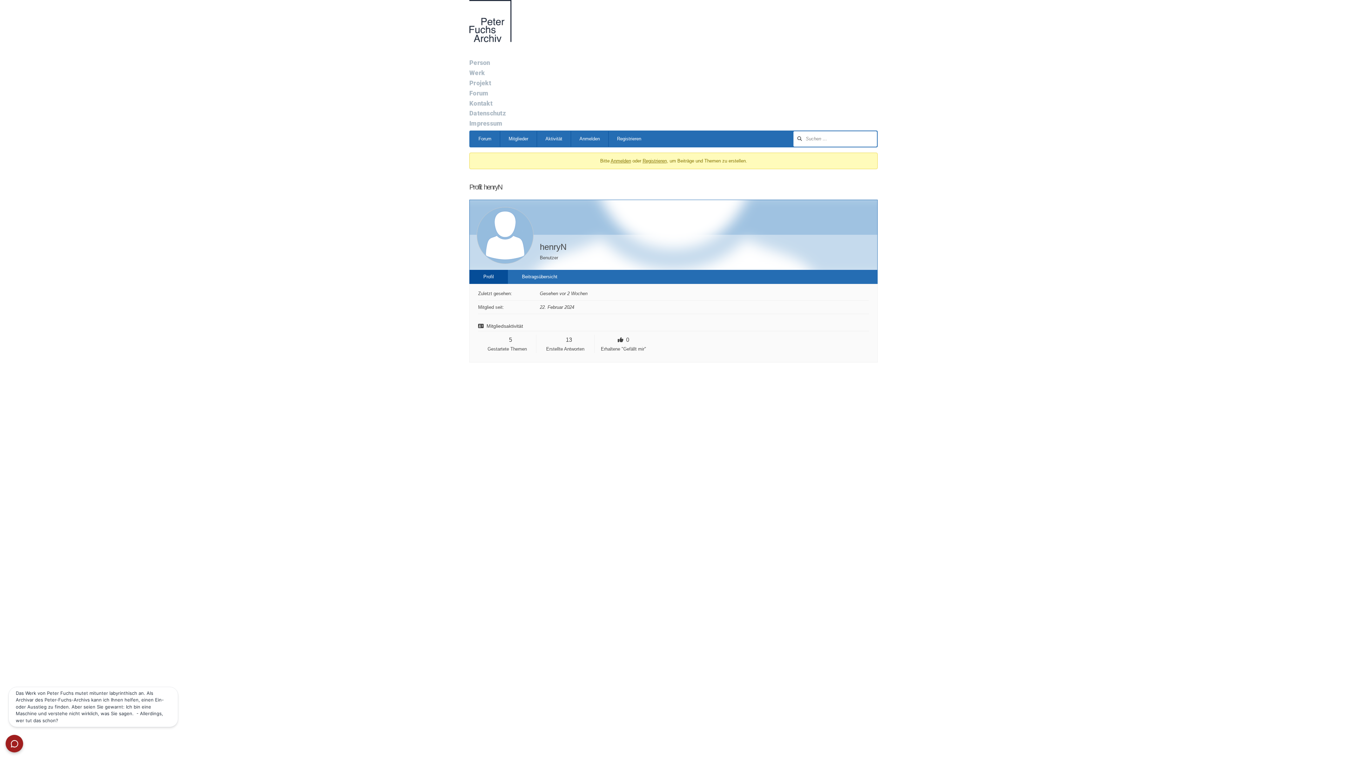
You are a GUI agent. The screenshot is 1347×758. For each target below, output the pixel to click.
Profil (488, 276)
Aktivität (553, 138)
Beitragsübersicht (539, 276)
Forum (484, 138)
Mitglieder (518, 138)
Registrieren (629, 138)
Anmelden (589, 138)
